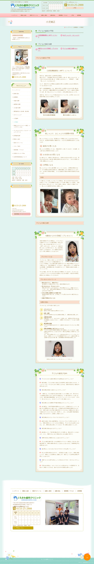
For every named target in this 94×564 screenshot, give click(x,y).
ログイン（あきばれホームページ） (86, 562)
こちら (13, 74)
